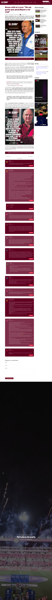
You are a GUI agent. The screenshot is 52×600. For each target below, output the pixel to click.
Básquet (18, 2)
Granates (22, 2)
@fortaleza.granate (39, 66)
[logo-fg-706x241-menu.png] (4, 2)
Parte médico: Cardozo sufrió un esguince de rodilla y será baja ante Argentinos (43, 21)
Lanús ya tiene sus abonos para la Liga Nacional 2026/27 (43, 16)
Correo (6, 365)
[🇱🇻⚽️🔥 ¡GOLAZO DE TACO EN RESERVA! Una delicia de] (41, 54)
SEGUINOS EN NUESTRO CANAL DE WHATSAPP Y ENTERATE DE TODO (19, 58)
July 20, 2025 (20, 85)
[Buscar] (50, 1)
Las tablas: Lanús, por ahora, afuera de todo (43, 26)
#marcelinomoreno (41, 72)
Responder (31, 165)
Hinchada (31, 2)
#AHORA (9, 81)
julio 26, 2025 (12, 14)
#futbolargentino (38, 73)
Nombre (6, 362)
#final (43, 67)
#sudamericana (40, 67)
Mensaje (6, 368)
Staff (28, 2)
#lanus (37, 67)
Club (25, 2)
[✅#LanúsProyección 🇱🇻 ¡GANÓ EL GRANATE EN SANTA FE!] (41, 40)
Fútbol (15, 2)
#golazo (45, 72)
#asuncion (37, 68)
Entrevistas (7, 14)
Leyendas (35, 2)
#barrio (46, 67)
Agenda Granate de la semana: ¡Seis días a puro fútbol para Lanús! (43, 11)
